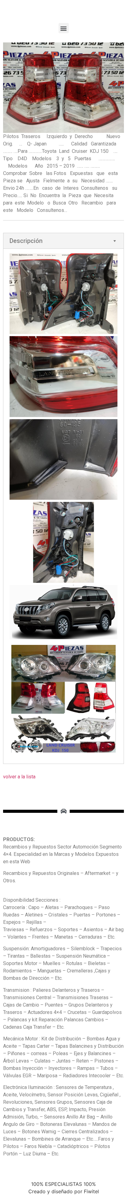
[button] (64, 28)
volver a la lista (19, 777)
